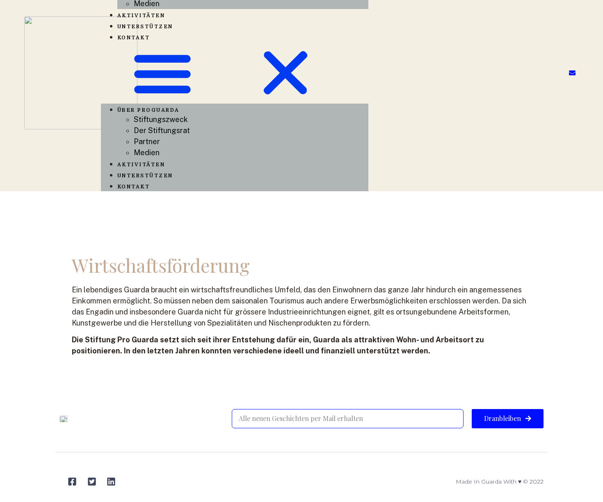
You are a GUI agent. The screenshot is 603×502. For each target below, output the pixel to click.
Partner (147, 141)
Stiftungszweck (161, 119)
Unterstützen (145, 26)
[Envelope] (572, 72)
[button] (235, 73)
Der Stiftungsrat (162, 130)
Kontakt (133, 38)
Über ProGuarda (148, 110)
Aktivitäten (141, 15)
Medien (147, 152)
